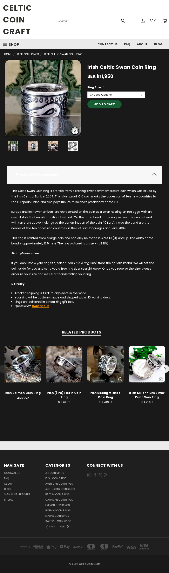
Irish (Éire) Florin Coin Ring (64, 395)
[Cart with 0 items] (165, 21)
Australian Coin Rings (60, 489)
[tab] (84, 175)
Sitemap (9, 499)
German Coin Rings (58, 510)
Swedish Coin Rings (58, 521)
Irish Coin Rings (56, 478)
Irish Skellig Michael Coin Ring (105, 395)
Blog (158, 44)
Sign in (9, 494)
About (142, 44)
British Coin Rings (57, 494)
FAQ (127, 44)
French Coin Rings (57, 505)
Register (24, 494)
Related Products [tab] (81, 332)
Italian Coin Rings (57, 516)
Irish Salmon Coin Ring (23, 393)
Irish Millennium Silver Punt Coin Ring (147, 395)
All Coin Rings (54, 473)
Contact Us (107, 44)
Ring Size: (95, 87)
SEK (152, 20)
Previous (163, 560)
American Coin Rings (59, 483)
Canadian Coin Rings (59, 499)
